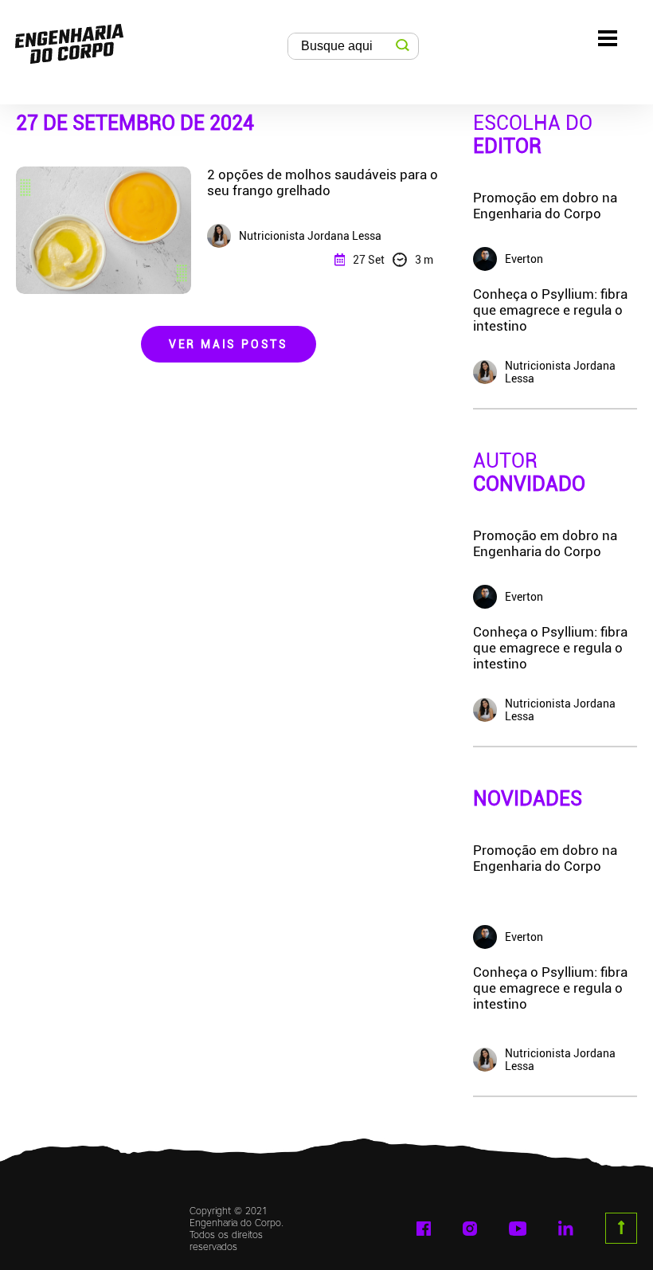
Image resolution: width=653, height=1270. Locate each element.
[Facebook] (423, 1228)
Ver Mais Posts (228, 344)
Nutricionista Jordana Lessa (560, 1059)
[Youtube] (518, 1228)
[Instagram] (470, 1228)
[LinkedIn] (565, 1228)
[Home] (69, 40)
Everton (524, 937)
